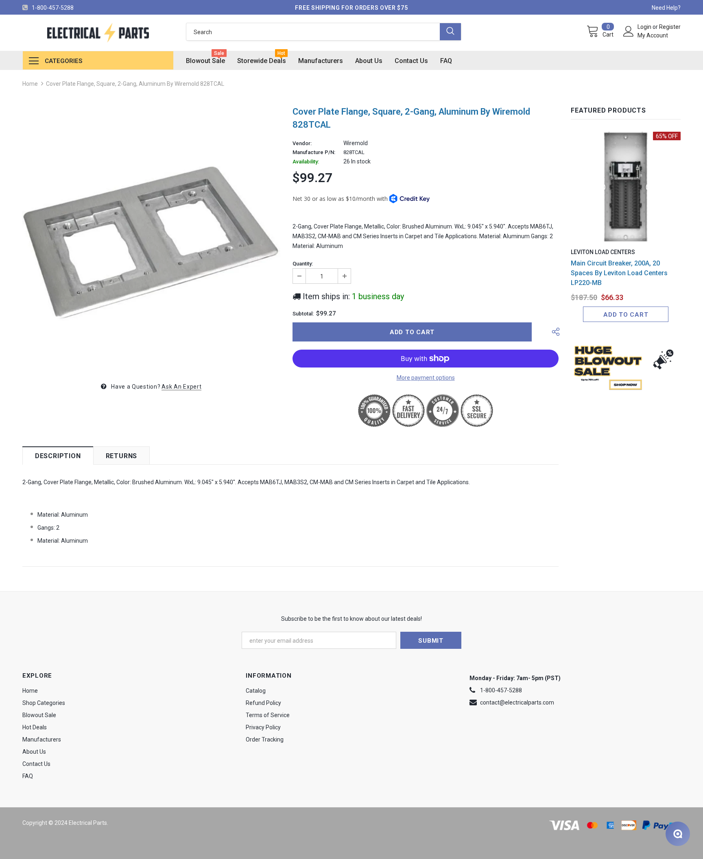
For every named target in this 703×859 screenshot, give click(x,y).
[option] (151, 237)
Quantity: (303, 263)
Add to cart (625, 314)
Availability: (306, 161)
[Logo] (98, 33)
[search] (313, 31)
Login (645, 27)
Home (30, 83)
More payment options (426, 377)
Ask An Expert (181, 386)
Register (670, 27)
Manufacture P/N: (314, 152)
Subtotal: (303, 313)
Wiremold (355, 143)
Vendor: (302, 143)
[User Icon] (628, 31)
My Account (653, 35)
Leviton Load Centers (603, 252)
